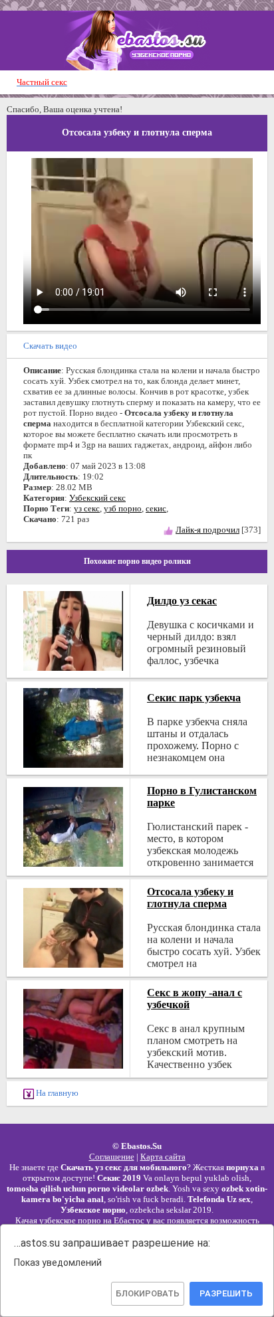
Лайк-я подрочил (207, 530)
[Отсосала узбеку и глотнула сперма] (73, 926)
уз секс (87, 508)
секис (156, 508)
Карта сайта (163, 1157)
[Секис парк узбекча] (73, 726)
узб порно (123, 508)
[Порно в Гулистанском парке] (73, 825)
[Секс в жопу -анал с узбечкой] (73, 1027)
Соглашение (111, 1157)
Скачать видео (50, 346)
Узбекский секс (97, 498)
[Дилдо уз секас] (73, 629)
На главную (56, 1093)
